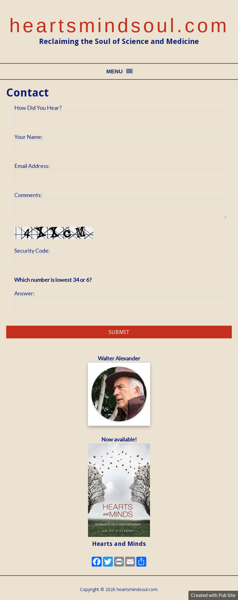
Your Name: (28, 136)
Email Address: (32, 165)
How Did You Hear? (38, 107)
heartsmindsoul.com (119, 25)
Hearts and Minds (119, 543)
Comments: (28, 194)
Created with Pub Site (213, 595)
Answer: (24, 293)
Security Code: (32, 250)
